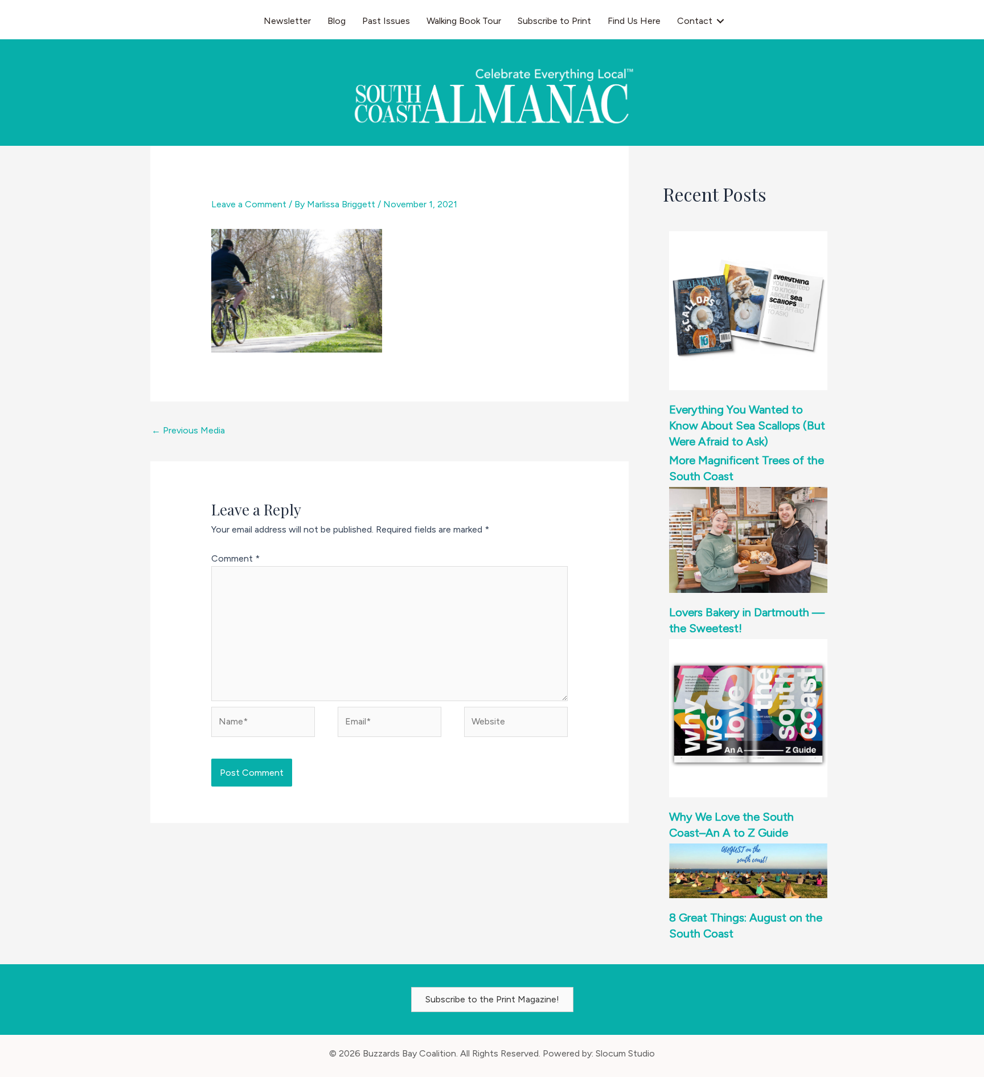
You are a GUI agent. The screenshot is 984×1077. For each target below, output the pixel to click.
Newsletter (287, 20)
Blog (336, 20)
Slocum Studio (625, 1053)
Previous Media (188, 430)
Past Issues (386, 20)
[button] (720, 21)
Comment (235, 558)
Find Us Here (634, 20)
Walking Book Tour (464, 20)
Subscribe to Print (554, 20)
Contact (694, 20)
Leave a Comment (248, 204)
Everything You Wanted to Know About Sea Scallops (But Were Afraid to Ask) (747, 425)
